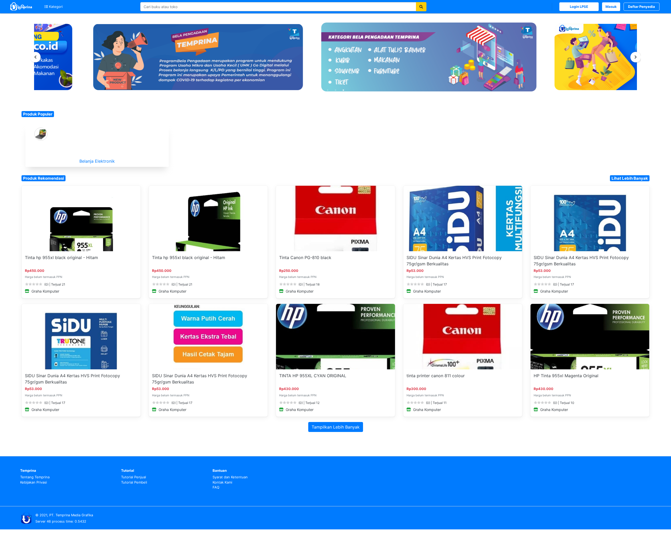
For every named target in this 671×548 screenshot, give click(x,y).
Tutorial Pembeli (134, 482)
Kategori (55, 6)
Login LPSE (579, 6)
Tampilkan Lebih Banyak (336, 427)
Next (635, 57)
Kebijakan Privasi (33, 482)
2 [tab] (335, 90)
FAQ (216, 487)
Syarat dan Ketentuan (230, 477)
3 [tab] (343, 90)
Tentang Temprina (35, 477)
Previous (35, 57)
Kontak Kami (222, 482)
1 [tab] (327, 90)
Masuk (611, 6)
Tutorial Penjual (133, 477)
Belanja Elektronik (97, 161)
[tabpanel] (335, 57)
